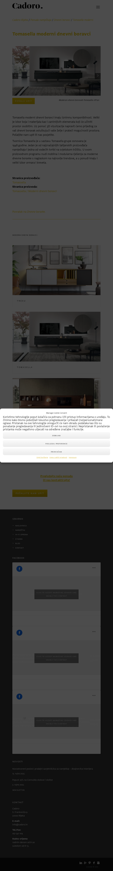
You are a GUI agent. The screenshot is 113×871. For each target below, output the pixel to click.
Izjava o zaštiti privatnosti (58, 457)
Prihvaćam (56, 451)
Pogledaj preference (56, 443)
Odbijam (56, 435)
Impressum (73, 457)
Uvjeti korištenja (42, 457)
